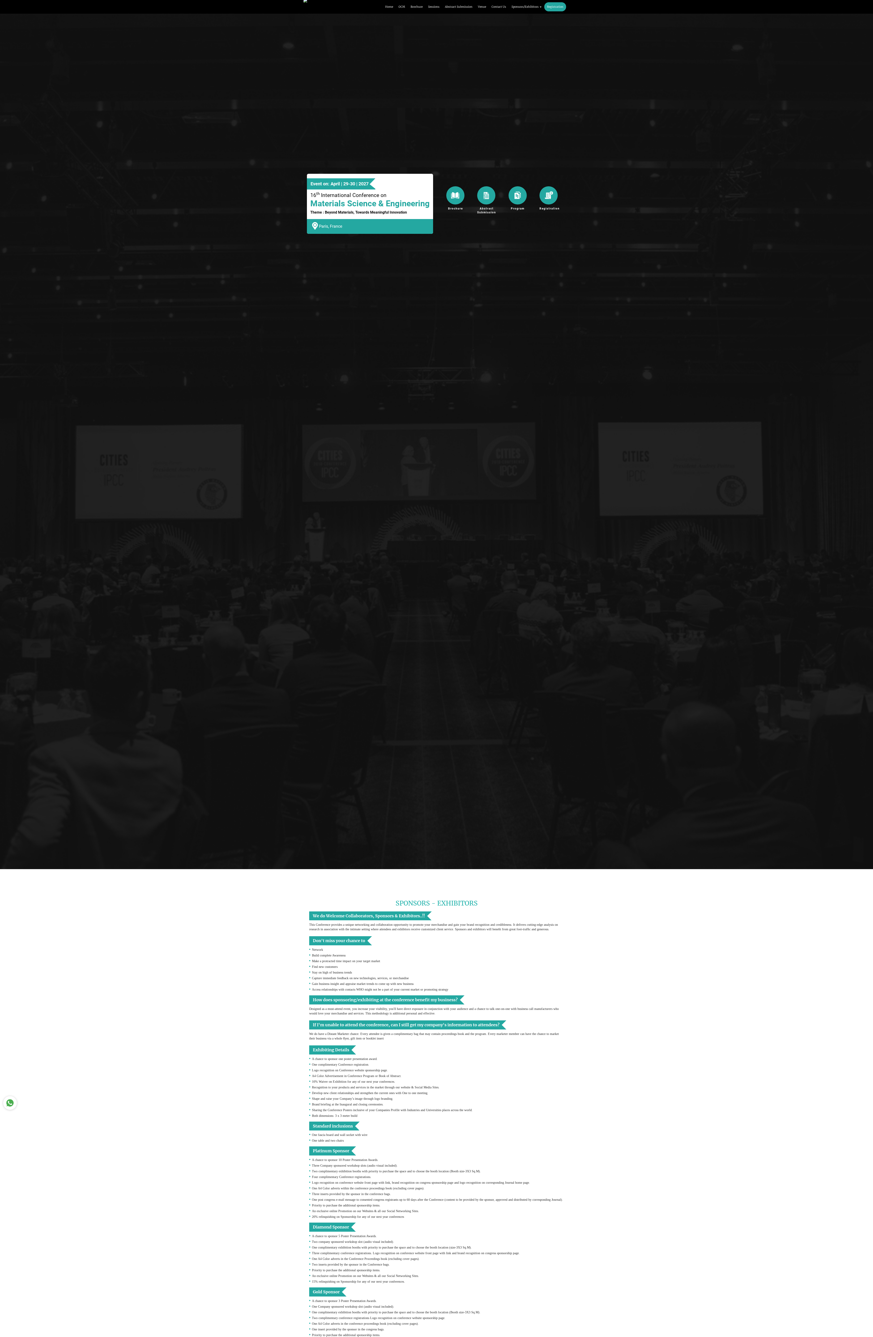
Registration (555, 6)
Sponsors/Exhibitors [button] (525, 6)
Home (389, 6)
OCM (402, 6)
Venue (482, 6)
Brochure (417, 6)
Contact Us (499, 6)
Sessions (433, 6)
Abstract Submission (458, 6)
